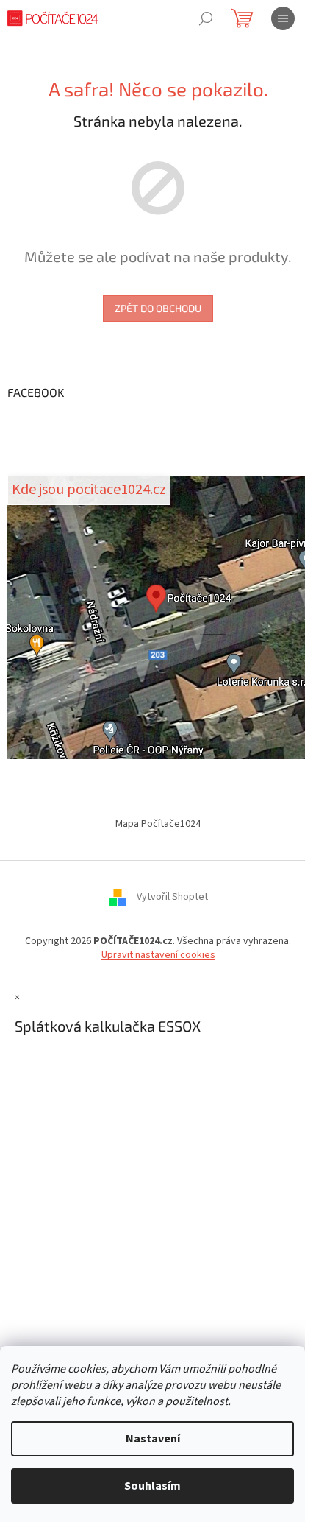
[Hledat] (205, 18)
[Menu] (283, 18)
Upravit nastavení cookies (158, 955)
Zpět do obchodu (158, 308)
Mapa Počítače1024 (158, 824)
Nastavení (153, 1439)
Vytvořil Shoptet (172, 897)
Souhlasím (152, 1486)
